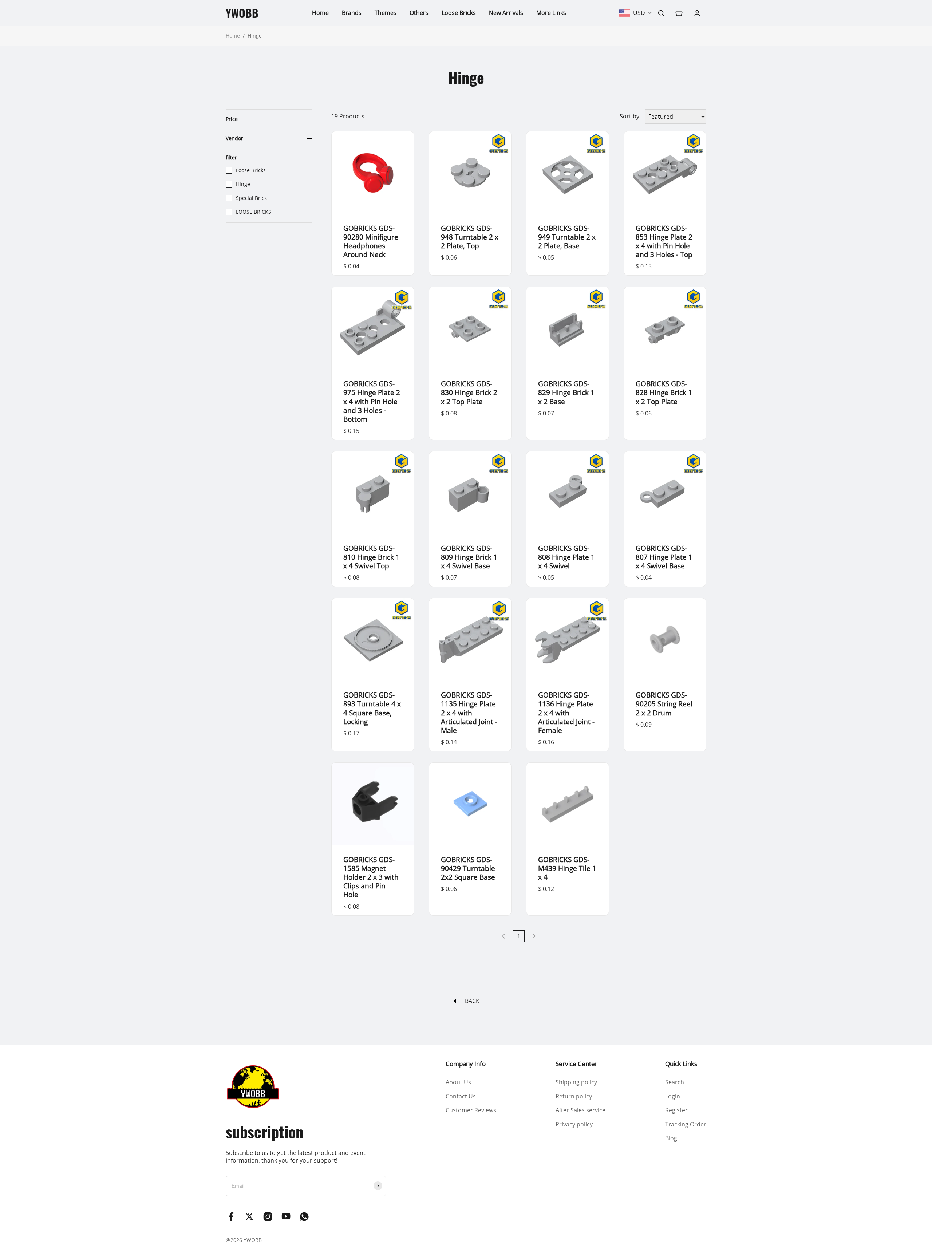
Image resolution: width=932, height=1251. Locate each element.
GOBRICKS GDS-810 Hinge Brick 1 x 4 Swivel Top (371, 557)
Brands (352, 13)
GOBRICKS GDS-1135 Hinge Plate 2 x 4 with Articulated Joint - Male (469, 712)
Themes (385, 13)
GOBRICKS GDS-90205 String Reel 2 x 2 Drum (664, 703)
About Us (458, 1082)
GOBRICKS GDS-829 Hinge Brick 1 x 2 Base (566, 392)
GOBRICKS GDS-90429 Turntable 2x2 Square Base (468, 868)
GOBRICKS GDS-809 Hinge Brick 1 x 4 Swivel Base (469, 557)
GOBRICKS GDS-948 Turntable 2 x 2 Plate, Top (469, 237)
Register (676, 1110)
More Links (551, 13)
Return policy (574, 1096)
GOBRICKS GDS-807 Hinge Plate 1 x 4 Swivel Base (664, 557)
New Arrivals (506, 13)
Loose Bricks (459, 13)
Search (674, 1082)
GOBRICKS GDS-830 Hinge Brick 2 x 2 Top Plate (469, 392)
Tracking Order (685, 1124)
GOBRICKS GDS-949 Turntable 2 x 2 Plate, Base (567, 237)
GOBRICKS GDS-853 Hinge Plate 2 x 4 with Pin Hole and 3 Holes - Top (664, 241)
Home (320, 13)
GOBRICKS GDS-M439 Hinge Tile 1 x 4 (567, 868)
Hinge (243, 184)
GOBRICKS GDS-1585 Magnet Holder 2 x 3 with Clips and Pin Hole (371, 877)
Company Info (466, 1063)
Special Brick (251, 198)
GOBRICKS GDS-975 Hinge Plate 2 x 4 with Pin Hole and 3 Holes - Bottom (371, 401)
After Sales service (580, 1110)
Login (672, 1096)
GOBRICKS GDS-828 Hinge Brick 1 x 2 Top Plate (664, 392)
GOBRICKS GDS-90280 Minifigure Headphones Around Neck (370, 241)
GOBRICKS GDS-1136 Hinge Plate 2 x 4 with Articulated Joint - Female (566, 712)
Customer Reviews (471, 1110)
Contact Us (461, 1096)
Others (419, 13)
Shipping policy (576, 1082)
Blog (671, 1138)
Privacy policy (574, 1124)
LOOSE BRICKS (253, 212)
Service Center (576, 1063)
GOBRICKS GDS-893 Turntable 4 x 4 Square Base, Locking (372, 708)
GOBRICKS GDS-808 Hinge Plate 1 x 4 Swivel (566, 557)
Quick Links (681, 1063)
